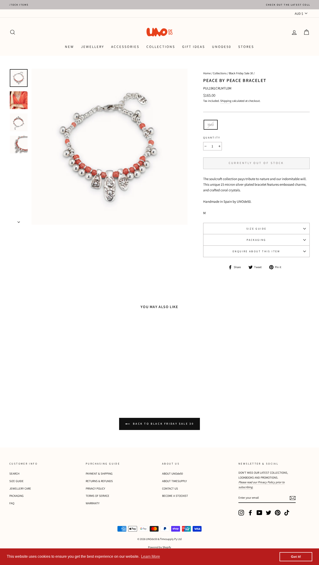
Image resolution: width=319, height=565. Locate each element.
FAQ (11, 503)
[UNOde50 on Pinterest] (277, 512)
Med (211, 124)
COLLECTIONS (160, 46)
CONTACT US (170, 488)
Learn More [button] (150, 556)
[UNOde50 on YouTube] (259, 512)
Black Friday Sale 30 (241, 73)
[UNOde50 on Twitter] (268, 512)
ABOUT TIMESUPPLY (174, 481)
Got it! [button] (296, 556)
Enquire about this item (256, 251)
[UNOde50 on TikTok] (287, 512)
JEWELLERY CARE (20, 488)
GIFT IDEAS (193, 46)
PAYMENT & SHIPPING (99, 474)
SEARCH (14, 474)
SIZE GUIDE (256, 228)
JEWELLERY (92, 46)
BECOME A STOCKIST (175, 496)
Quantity (211, 137)
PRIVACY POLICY (95, 488)
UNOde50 (221, 46)
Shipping (225, 101)
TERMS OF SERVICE (97, 496)
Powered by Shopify (159, 547)
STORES (246, 46)
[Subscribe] (293, 498)
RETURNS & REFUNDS (99, 481)
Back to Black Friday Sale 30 (163, 423)
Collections (220, 73)
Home (207, 73)
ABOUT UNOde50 (172, 474)
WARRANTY (92, 503)
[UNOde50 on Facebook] (250, 512)
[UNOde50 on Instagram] (241, 512)
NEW (69, 46)
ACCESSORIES (125, 46)
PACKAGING (256, 240)
